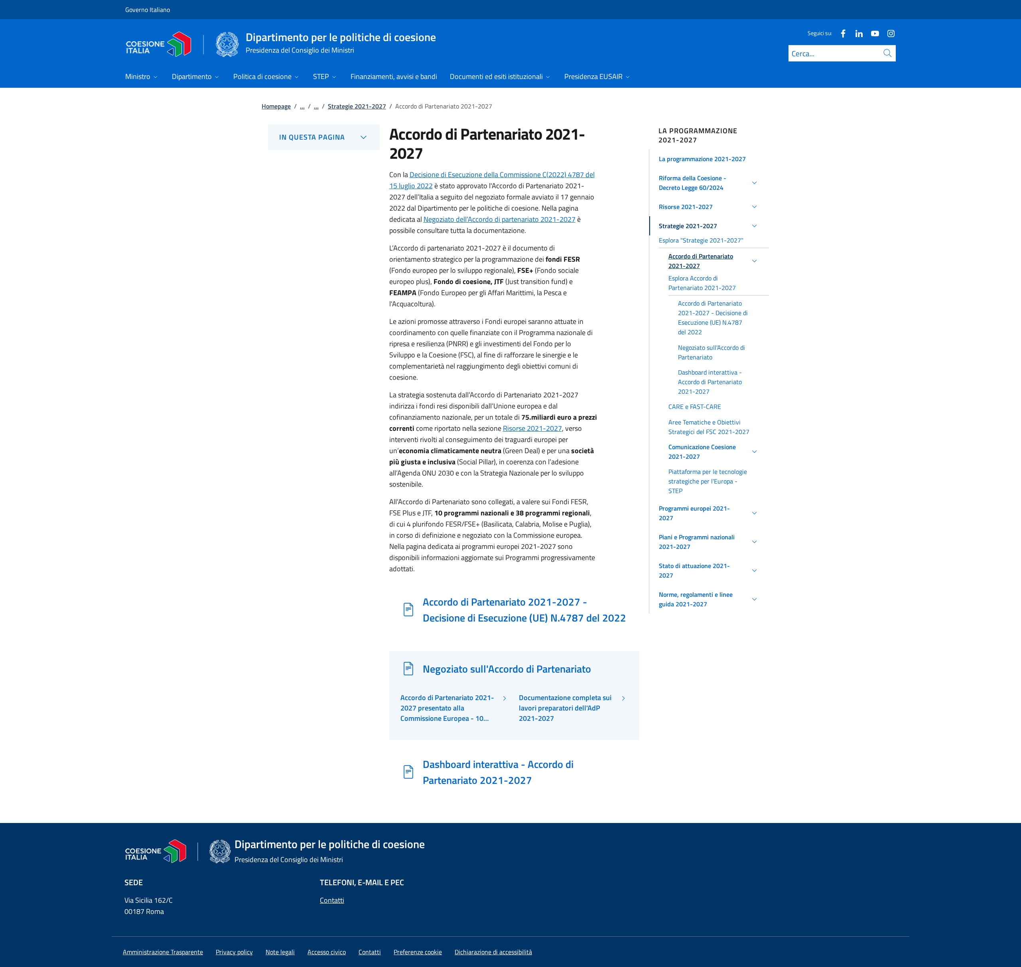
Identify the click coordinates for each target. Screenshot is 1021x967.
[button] (709, 158)
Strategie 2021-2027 (357, 106)
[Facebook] (840, 33)
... (302, 106)
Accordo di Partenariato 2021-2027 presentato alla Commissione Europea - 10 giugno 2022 (447, 708)
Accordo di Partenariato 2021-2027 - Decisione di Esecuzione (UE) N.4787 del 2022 (524, 610)
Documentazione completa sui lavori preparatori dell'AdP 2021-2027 (565, 708)
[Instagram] (888, 33)
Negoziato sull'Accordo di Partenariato (507, 669)
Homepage (276, 106)
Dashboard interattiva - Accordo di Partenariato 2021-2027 (498, 772)
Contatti (332, 900)
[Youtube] (872, 33)
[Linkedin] (856, 33)
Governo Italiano (147, 9)
